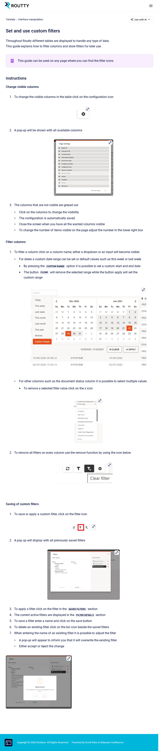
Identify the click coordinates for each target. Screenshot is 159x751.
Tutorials (10, 19)
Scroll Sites (91, 742)
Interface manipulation (30, 19)
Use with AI (140, 19)
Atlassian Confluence (112, 742)
